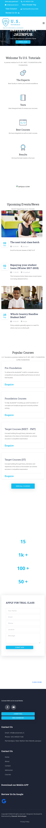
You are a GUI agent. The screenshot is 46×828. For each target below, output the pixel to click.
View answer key (18, 718)
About (7, 761)
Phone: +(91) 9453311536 (14, 737)
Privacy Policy (24, 822)
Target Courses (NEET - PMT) (20, 429)
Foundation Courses (15, 398)
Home (7, 757)
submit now (19, 647)
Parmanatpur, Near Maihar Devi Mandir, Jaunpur (23, 741)
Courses (8, 774)
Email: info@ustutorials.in (14, 733)
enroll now (23, 42)
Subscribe (37, 682)
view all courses (23, 486)
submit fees (18, 714)
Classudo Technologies (18, 816)
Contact (8, 766)
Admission (9, 770)
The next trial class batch (24, 242)
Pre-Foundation (13, 368)
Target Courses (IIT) (15, 459)
